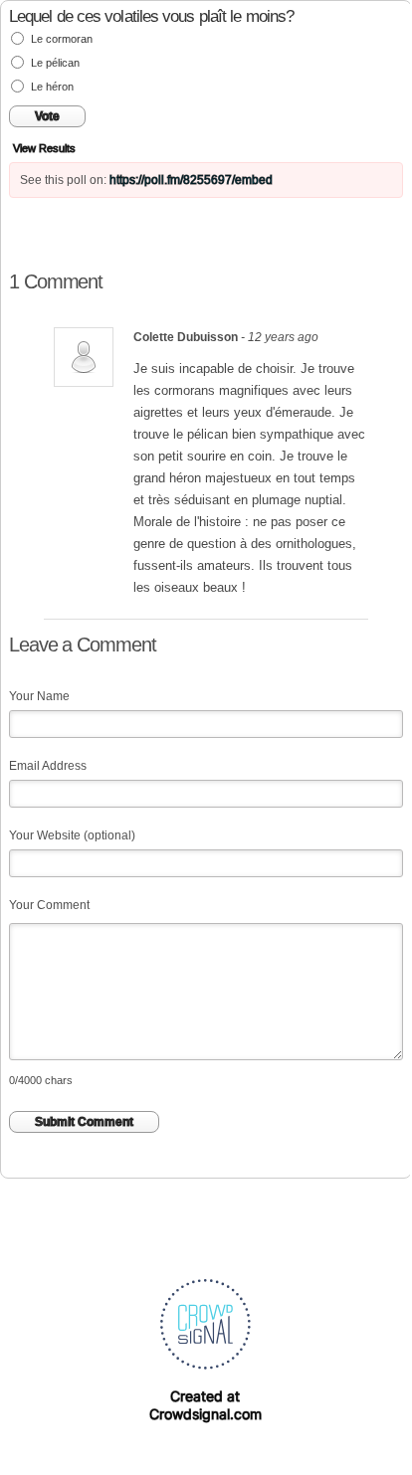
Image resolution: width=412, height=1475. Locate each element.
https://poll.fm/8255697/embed (191, 180)
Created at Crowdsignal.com (205, 1404)
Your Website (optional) (72, 835)
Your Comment (49, 905)
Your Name (39, 696)
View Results (44, 148)
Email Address (48, 766)
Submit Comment (84, 1122)
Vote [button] (47, 116)
